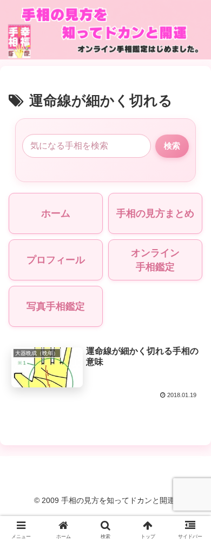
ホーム (55, 213)
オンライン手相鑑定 (155, 259)
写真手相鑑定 (56, 306)
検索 (172, 145)
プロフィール (56, 259)
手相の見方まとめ (155, 213)
